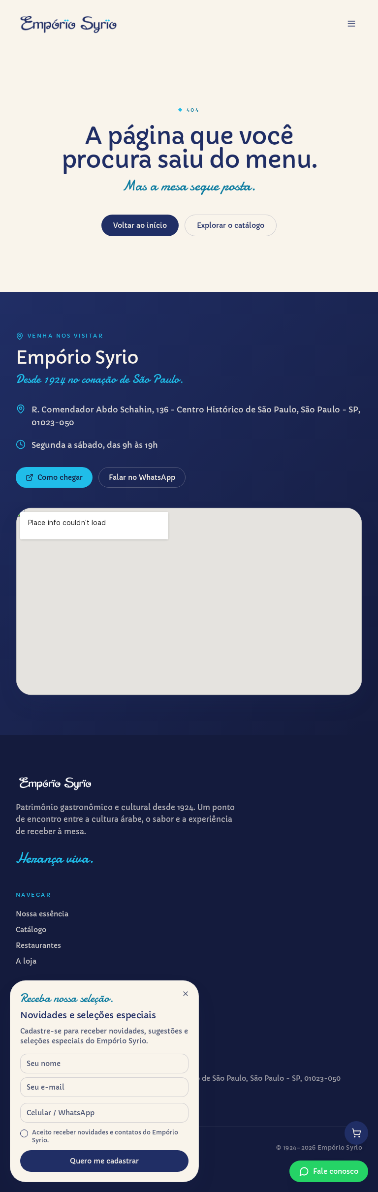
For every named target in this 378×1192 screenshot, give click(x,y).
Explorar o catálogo (230, 225)
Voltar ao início (140, 225)
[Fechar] (185, 994)
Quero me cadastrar (104, 1161)
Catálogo (31, 929)
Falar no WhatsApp (142, 477)
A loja (26, 961)
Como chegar (60, 477)
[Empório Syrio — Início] (69, 23)
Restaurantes (38, 945)
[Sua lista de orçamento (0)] (356, 1133)
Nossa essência (42, 914)
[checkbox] (24, 1133)
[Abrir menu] (351, 23)
